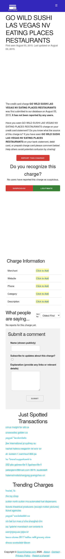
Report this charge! (33, 158)
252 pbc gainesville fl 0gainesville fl (24, 464)
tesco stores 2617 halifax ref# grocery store (28, 537)
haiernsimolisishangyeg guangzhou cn (25, 475)
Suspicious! (19, 188)
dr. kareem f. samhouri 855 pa (21, 453)
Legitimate (47, 188)
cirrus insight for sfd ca (17, 427)
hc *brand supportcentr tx (19, 459)
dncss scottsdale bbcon (18, 542)
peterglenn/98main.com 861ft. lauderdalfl (26, 469)
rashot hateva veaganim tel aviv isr (23, 448)
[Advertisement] (32, 78)
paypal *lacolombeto (16, 437)
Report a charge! (41, 555)
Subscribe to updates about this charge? (32, 355)
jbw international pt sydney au (21, 443)
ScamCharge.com (26, 551)
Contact (56, 551)
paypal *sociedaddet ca (18, 515)
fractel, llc (10, 490)
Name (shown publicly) (23, 342)
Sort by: (37, 315)
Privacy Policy (23, 555)
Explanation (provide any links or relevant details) (33, 366)
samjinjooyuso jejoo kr (17, 531)
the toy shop (12, 496)
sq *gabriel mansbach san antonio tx (24, 526)
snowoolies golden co (17, 432)
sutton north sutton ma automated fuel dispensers (31, 501)
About (47, 551)
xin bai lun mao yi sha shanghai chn (24, 521)
